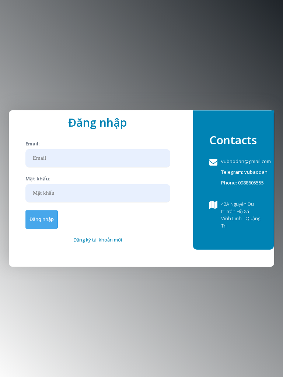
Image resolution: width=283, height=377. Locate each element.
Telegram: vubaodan (244, 172)
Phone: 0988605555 (242, 182)
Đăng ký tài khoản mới (97, 239)
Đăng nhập (41, 219)
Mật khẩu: (37, 178)
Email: (32, 143)
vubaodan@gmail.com (246, 161)
